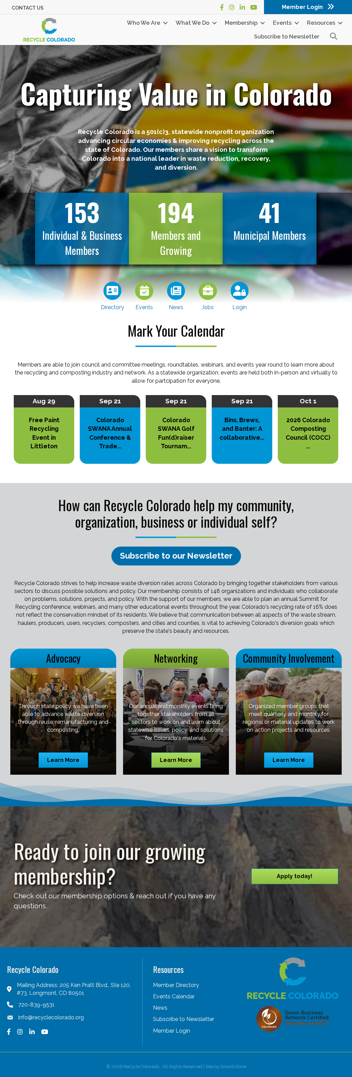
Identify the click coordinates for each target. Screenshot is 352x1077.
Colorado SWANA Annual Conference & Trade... (110, 433)
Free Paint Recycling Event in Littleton (44, 433)
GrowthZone (233, 1066)
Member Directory (176, 985)
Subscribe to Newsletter (286, 36)
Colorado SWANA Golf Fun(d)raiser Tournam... (176, 433)
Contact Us (28, 7)
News (160, 1008)
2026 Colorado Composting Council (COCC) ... (308, 433)
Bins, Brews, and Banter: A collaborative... (242, 428)
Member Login (171, 1031)
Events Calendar (174, 996)
